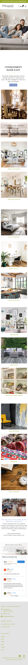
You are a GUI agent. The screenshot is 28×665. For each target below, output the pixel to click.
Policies (2, 642)
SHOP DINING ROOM (14, 199)
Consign (3, 647)
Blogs (2, 644)
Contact (3, 637)
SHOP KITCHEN (14, 300)
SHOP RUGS (14, 461)
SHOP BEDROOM (14, 237)
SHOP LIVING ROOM (14, 169)
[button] (21, 6)
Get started (13, 85)
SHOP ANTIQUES (14, 492)
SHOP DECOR (14, 335)
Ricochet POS (19, 660)
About (2, 639)
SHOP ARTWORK (14, 431)
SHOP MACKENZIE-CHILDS (14, 395)
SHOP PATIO (14, 365)
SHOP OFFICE (14, 269)
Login (2, 650)
